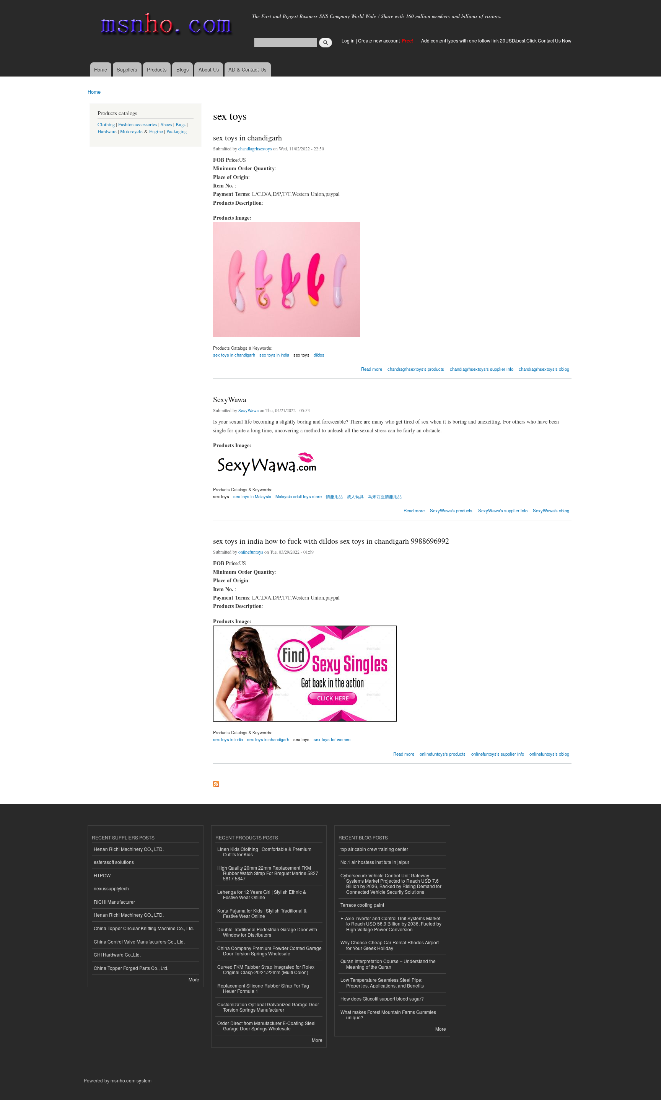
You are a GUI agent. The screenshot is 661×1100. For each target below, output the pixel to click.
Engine (156, 131)
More (194, 979)
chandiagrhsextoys (255, 148)
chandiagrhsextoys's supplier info (481, 369)
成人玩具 (355, 496)
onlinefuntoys (250, 552)
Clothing (106, 124)
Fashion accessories (137, 124)
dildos (319, 355)
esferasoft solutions (114, 862)
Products (157, 69)
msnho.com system (131, 1080)
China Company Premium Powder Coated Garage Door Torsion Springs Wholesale (269, 951)
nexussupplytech (111, 888)
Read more (371, 368)
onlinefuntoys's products (443, 754)
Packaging (176, 131)
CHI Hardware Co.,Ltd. (117, 954)
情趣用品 (334, 496)
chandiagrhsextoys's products (415, 369)
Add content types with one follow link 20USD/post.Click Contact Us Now (496, 40)
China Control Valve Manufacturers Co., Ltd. (139, 941)
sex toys (301, 355)
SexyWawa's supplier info (502, 510)
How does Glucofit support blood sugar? (382, 998)
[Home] (165, 26)
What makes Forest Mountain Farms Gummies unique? (388, 1014)
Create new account (379, 40)
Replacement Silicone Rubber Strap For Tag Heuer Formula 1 (263, 988)
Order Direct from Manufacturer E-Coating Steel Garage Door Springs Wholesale (266, 1026)
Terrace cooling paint (362, 904)
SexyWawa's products (451, 510)
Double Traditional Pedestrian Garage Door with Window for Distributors (267, 932)
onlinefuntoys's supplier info (497, 754)
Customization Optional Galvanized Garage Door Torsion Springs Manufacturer (268, 1007)
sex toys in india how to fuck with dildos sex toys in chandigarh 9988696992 (331, 541)
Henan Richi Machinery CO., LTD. (129, 849)
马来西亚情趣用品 (385, 496)
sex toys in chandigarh (247, 137)
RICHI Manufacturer (114, 901)
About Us (209, 69)
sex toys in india (274, 355)
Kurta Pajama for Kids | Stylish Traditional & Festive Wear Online (262, 913)
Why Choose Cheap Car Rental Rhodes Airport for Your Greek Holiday (389, 945)
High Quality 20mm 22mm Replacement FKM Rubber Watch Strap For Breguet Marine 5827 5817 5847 (267, 873)
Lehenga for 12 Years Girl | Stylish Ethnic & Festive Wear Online (261, 894)
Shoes (166, 124)
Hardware (107, 131)
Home (100, 69)
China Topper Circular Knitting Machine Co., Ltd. (144, 928)
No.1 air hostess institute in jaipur (374, 862)
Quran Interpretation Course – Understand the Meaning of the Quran (388, 964)
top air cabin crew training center (374, 849)
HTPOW (102, 875)
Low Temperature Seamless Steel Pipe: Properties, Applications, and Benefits (382, 982)
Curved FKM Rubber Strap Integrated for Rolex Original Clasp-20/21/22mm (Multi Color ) (265, 969)
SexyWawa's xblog (551, 510)
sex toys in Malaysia (252, 496)
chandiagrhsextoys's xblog (544, 369)
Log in (348, 40)
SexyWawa (229, 399)
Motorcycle (131, 131)
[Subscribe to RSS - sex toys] (216, 782)
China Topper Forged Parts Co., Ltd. (131, 968)
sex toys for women (332, 739)
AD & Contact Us (247, 69)
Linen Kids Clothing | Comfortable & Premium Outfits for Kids (264, 851)
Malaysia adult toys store (298, 496)
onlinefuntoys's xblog (549, 754)
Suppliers (127, 69)
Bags (181, 124)
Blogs (182, 69)
